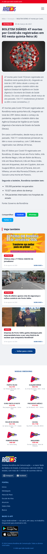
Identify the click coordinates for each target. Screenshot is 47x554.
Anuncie (5, 502)
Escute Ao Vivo (7, 498)
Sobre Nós (6, 506)
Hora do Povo (7, 494)
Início (4, 19)
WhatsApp (32, 215)
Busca (4, 510)
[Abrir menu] (42, 9)
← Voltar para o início (24, 351)
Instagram (9, 476)
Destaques (6, 491)
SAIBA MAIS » (38, 265)
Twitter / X (7, 220)
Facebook (20, 215)
